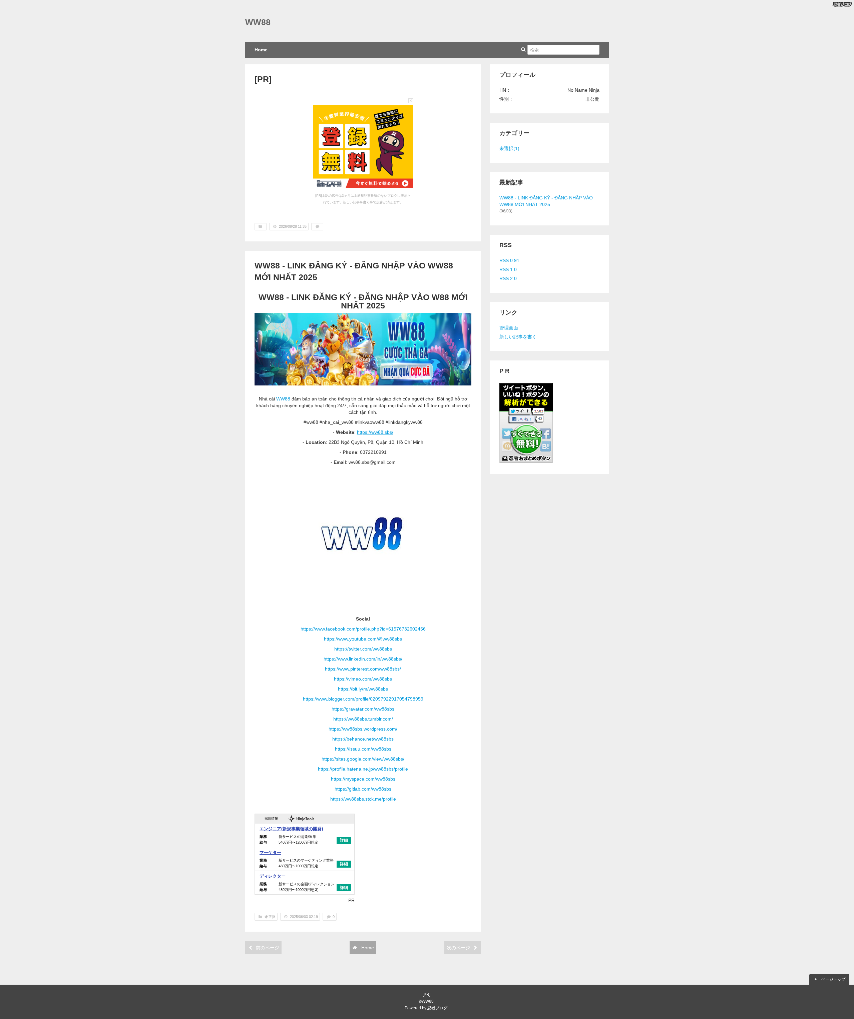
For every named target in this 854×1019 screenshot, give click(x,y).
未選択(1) (509, 148)
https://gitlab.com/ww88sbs (363, 789)
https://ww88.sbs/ (375, 432)
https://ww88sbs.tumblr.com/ (363, 719)
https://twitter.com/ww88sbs (363, 649)
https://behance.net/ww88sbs (363, 739)
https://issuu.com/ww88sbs (363, 749)
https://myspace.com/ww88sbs (363, 779)
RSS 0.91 (509, 260)
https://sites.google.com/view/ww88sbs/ (363, 759)
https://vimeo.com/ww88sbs (363, 679)
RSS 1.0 (508, 269)
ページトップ (832, 979)
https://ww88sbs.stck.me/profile (363, 799)
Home (261, 49)
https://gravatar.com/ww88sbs (363, 709)
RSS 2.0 (508, 278)
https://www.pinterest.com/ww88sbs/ (363, 669)
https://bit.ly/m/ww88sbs (363, 689)
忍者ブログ (437, 1008)
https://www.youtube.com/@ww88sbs (363, 639)
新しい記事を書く (518, 336)
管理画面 (508, 327)
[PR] (263, 79)
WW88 (258, 22)
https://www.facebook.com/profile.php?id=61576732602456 (363, 629)
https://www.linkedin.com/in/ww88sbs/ (363, 659)
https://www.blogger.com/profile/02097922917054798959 (363, 699)
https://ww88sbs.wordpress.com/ (363, 729)
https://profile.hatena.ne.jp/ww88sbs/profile (363, 769)
